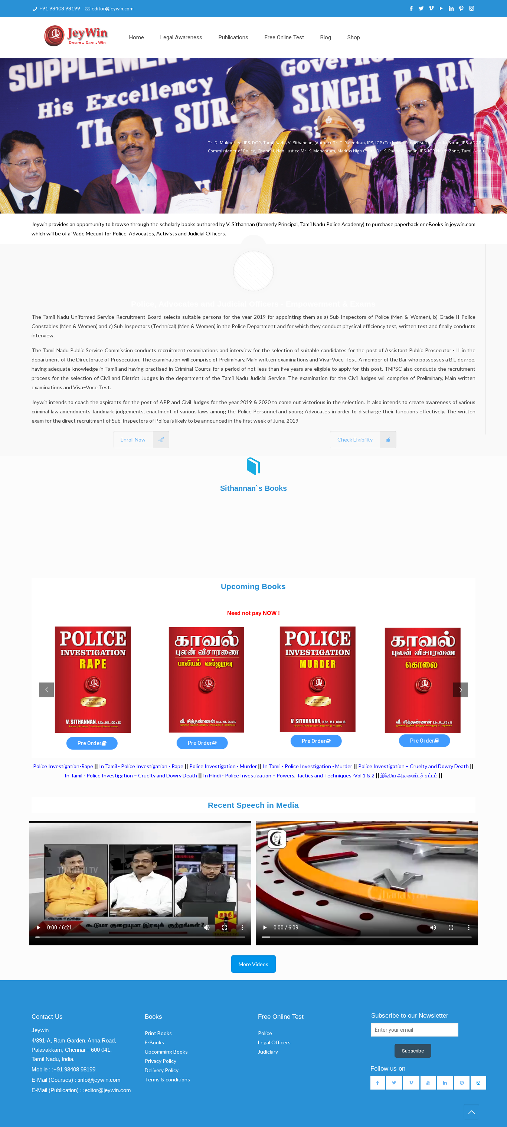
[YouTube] (441, 8)
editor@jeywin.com (113, 8)
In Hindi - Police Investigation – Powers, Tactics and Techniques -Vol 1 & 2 (288, 775)
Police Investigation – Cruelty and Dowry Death (413, 766)
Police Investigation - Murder (223, 766)
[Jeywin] (76, 35)
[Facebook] (411, 8)
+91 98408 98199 (60, 8)
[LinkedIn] (451, 8)
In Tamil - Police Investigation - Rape (141, 766)
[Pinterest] (461, 8)
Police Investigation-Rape (63, 766)
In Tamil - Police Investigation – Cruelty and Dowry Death (131, 775)
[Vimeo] (431, 8)
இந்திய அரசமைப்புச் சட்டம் (409, 775)
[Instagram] (471, 8)
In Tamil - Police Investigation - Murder (307, 766)
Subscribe (413, 1051)
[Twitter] (421, 8)
